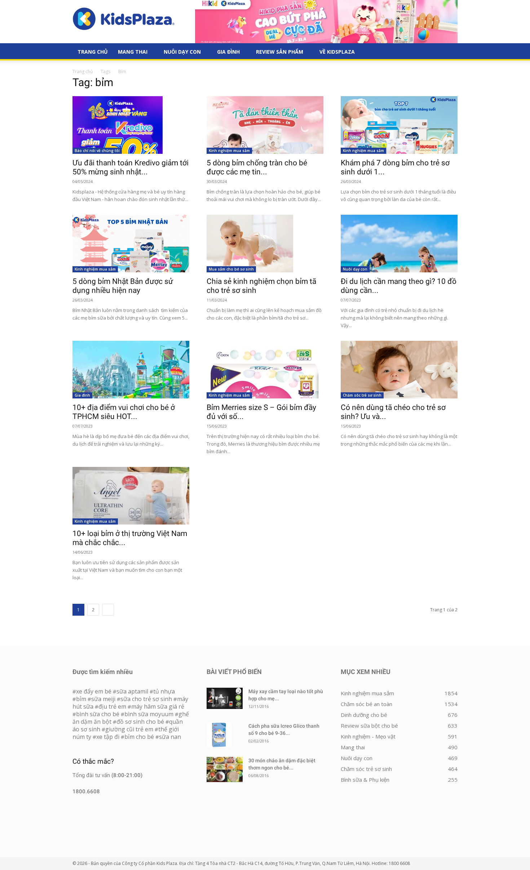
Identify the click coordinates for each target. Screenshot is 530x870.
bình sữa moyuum (148, 714)
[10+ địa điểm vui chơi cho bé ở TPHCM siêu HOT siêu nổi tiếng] (130, 369)
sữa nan (170, 737)
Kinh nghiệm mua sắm (229, 150)
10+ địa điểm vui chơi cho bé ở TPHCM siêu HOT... (123, 412)
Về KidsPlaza (337, 51)
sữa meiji (103, 699)
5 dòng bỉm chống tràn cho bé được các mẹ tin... (257, 167)
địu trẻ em (112, 706)
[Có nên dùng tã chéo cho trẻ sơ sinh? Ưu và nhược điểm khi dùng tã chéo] (399, 369)
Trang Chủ (93, 51)
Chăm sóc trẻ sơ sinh (362, 395)
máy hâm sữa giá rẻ (157, 706)
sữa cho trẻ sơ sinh (146, 699)
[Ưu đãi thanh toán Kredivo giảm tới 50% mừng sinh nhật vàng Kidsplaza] (130, 125)
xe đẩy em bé (94, 691)
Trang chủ (82, 71)
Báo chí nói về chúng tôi (97, 150)
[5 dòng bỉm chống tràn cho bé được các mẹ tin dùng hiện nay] (265, 125)
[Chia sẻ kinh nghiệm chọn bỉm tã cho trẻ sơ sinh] (265, 243)
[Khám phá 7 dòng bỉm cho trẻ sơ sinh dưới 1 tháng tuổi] (399, 125)
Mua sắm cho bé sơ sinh (231, 269)
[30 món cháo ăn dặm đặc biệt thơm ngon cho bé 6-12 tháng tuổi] (225, 769)
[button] (449, 52)
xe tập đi (107, 737)
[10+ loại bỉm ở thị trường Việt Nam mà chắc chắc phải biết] (130, 496)
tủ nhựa (164, 691)
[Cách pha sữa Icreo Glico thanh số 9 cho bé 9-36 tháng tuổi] (219, 735)
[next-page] (108, 610)
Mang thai (132, 51)
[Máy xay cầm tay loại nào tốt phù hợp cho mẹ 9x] (225, 698)
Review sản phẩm (279, 51)
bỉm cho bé (139, 737)
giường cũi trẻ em (129, 729)
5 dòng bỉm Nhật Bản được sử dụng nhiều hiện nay (122, 286)
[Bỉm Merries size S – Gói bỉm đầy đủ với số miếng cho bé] (265, 369)
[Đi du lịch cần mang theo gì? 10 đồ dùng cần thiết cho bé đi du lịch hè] (399, 243)
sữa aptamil (132, 691)
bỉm (81, 699)
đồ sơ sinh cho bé (140, 722)
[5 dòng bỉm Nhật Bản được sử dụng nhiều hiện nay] (130, 243)
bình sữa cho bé (97, 714)
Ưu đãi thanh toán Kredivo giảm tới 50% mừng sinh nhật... (130, 167)
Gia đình (228, 51)
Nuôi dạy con (182, 51)
